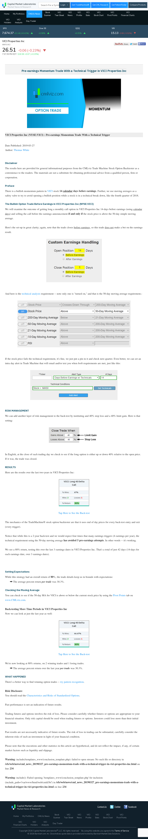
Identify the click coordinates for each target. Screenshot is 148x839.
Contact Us (102, 807)
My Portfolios (19, 14)
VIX (113, 28)
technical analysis (31, 293)
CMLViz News (34, 14)
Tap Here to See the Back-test (74, 513)
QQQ (77, 28)
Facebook (132, 807)
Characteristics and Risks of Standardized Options (53, 695)
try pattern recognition (72, 681)
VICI (50, 191)
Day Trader (31, 21)
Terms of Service (121, 831)
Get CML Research (100, 5)
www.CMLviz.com (15, 600)
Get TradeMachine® (80, 5)
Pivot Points (119, 595)
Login (63, 5)
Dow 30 (42, 28)
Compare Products (138, 5)
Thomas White (21, 150)
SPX (5, 28)
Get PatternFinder (119, 5)
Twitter (117, 807)
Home (6, 14)
